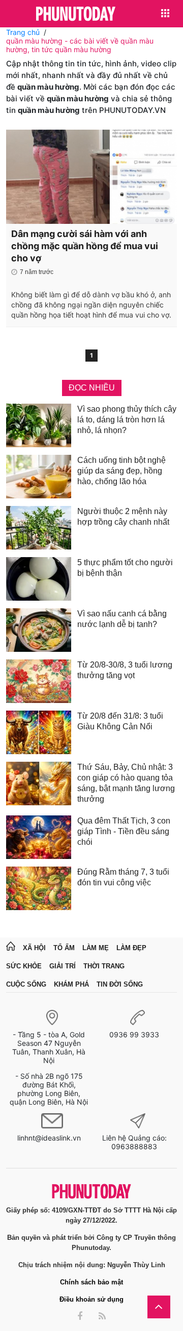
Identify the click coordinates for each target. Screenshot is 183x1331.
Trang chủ (23, 32)
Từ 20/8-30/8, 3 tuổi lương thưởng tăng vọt (124, 670)
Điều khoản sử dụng (91, 1299)
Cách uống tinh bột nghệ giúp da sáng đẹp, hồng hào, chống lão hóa (121, 471)
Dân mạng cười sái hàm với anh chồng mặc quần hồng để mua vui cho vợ (84, 245)
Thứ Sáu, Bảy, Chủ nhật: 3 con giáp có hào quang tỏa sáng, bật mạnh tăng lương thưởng (126, 783)
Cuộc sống (26, 984)
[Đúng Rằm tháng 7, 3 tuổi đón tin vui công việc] (38, 888)
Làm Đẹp (131, 948)
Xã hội (34, 948)
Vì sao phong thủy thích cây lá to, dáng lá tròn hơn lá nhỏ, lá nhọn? (126, 420)
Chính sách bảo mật (91, 1282)
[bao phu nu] (75, 14)
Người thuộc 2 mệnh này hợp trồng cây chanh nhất (123, 516)
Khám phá (71, 984)
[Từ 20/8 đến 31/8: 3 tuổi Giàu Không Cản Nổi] (38, 732)
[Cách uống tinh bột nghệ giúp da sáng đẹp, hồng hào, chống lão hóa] (38, 476)
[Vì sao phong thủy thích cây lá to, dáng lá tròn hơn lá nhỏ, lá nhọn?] (38, 425)
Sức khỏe (24, 966)
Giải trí (62, 966)
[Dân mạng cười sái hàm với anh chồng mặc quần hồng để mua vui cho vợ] (91, 177)
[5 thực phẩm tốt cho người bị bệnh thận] (38, 579)
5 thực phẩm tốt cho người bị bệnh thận (125, 567)
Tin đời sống (120, 984)
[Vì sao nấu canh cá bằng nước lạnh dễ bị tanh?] (38, 630)
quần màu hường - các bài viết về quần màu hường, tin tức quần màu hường (80, 45)
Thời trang (104, 966)
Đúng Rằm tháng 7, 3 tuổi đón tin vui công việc (123, 877)
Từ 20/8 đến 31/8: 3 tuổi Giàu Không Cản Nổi (120, 721)
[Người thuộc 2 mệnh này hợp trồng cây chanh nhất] (38, 528)
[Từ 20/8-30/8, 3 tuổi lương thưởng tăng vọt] (38, 681)
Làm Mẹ (95, 948)
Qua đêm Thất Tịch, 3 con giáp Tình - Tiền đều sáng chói (123, 831)
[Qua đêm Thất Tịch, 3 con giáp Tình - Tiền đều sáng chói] (38, 837)
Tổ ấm (64, 948)
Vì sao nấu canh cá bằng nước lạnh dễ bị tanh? (122, 619)
